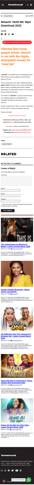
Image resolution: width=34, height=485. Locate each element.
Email (3, 193)
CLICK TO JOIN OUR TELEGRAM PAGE (18, 42)
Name (3, 188)
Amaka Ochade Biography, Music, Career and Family (15, 291)
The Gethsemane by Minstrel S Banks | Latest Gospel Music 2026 (15, 245)
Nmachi (12, 122)
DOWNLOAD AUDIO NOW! (17, 115)
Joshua (14, 294)
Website (3, 199)
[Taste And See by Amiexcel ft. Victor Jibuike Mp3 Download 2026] (17, 377)
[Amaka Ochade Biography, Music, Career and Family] (17, 286)
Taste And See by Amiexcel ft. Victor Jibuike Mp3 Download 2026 (16, 382)
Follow (7, 126)
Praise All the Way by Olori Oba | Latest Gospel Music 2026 (15, 426)
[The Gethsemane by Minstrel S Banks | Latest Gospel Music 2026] (17, 241)
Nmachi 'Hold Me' (6, 144)
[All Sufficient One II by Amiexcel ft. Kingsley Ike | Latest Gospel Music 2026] (17, 330)
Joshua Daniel (8, 16)
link (13, 126)
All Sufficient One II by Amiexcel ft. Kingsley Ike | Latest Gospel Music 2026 (16, 336)
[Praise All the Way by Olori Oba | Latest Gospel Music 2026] (17, 421)
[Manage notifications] (4, 481)
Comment (4, 175)
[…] (24, 255)
